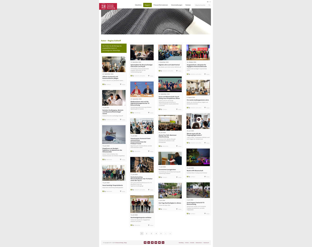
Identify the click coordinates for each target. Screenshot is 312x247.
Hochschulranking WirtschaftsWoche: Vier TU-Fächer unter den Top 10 (141, 178)
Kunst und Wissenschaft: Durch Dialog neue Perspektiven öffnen (169, 97)
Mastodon (152, 242)
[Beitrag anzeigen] (114, 64)
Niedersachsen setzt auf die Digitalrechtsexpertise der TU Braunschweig (140, 103)
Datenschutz (199, 242)
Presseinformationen (161, 5)
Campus (108, 84)
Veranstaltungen (176, 5)
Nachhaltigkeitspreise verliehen (141, 217)
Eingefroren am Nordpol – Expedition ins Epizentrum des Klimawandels (112, 150)
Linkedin (148, 242)
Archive (187, 242)
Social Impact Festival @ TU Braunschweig (195, 203)
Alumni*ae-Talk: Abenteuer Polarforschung (167, 136)
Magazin (147, 5)
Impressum (206, 242)
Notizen (188, 5)
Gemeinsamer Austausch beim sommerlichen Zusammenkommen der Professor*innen (140, 141)
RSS (163, 242)
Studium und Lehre (111, 119)
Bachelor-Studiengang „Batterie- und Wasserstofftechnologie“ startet (113, 111)
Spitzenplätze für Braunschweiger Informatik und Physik (142, 65)
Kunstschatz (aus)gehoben (167, 169)
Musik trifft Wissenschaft (195, 171)
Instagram (145, 242)
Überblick (138, 5)
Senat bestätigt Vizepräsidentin (112, 185)
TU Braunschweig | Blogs (121, 242)
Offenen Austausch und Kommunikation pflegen (110, 77)
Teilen (123, 84)
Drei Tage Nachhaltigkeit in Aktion (170, 203)
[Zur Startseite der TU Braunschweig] (108, 6)
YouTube (159, 242)
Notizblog (181, 242)
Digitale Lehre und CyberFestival (169, 65)
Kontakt (192, 242)
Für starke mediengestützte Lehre (198, 100)
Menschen (109, 159)
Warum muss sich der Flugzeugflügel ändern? (194, 134)
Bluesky (156, 242)
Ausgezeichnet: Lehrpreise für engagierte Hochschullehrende (197, 65)
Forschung (137, 112)
